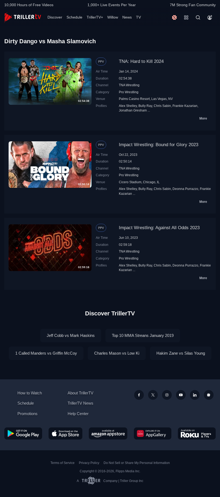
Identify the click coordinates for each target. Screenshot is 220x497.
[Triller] (209, 395)
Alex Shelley (128, 105)
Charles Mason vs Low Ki (116, 353)
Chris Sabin (162, 105)
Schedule (74, 17)
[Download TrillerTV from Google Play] (23, 433)
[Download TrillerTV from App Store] (65, 433)
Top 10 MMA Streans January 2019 (143, 335)
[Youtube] (181, 395)
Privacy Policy (89, 463)
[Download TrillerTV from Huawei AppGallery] (152, 433)
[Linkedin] (195, 395)
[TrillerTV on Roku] (197, 433)
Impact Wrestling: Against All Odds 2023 (159, 227)
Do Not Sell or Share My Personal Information (137, 463)
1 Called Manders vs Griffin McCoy (46, 353)
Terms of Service (62, 463)
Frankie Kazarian (185, 105)
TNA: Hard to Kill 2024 (141, 61)
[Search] (198, 17)
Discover (54, 17)
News (127, 17)
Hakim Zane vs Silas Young (180, 353)
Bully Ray (145, 105)
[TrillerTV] (22, 17)
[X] (153, 395)
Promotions (27, 413)
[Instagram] (167, 395)
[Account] (210, 17)
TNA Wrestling (129, 85)
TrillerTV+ (95, 17)
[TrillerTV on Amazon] (108, 433)
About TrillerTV (80, 393)
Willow (112, 17)
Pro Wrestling (128, 92)
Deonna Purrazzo (185, 188)
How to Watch (29, 393)
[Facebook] (139, 395)
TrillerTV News (80, 403)
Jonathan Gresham (133, 110)
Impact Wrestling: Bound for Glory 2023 (158, 144)
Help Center (78, 413)
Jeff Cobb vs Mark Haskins (71, 335)
